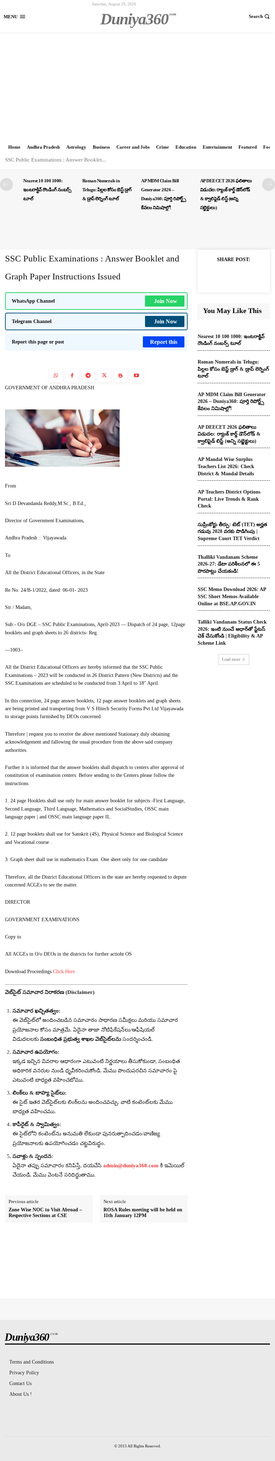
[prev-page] (6, 184)
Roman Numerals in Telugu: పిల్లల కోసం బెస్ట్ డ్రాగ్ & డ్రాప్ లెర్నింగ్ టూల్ (107, 189)
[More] (250, 276)
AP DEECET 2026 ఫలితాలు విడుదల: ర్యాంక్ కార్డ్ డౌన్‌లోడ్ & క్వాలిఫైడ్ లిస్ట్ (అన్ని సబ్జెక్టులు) (229, 434)
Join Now (165, 301)
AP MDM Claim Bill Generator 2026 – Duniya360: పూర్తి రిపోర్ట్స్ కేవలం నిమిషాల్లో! (232, 401)
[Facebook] (72, 376)
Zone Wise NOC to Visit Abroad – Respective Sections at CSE (45, 1213)
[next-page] (268, 184)
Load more (231, 659)
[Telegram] (88, 376)
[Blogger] (120, 376)
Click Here (64, 971)
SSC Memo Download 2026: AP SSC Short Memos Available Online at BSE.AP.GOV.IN (232, 596)
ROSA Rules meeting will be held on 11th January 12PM (142, 1213)
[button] (260, 16)
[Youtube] (136, 376)
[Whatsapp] (56, 376)
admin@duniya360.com (131, 1165)
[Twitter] (104, 376)
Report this (163, 342)
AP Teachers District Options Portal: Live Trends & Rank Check (229, 499)
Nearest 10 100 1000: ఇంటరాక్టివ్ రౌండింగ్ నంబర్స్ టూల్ (47, 189)
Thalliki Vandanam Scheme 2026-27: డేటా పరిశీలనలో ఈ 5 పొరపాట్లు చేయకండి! (229, 564)
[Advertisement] (137, 86)
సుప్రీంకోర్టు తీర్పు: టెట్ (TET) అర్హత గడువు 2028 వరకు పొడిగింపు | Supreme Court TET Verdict (232, 531)
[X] (233, 276)
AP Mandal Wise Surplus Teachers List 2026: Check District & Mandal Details (226, 466)
